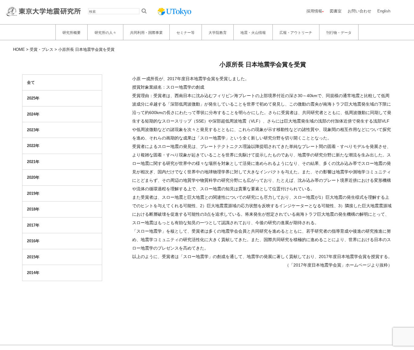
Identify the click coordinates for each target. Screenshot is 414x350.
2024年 (33, 114)
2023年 (33, 130)
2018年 (33, 209)
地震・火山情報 (253, 32)
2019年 (33, 193)
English (383, 11)
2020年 (33, 177)
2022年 (33, 146)
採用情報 (314, 11)
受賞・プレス (41, 49)
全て (31, 82)
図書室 (336, 11)
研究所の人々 (105, 32)
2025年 (33, 98)
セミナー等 (185, 32)
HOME (19, 49)
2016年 (33, 241)
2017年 (33, 225)
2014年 (33, 272)
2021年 (33, 161)
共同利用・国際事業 (146, 32)
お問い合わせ (359, 11)
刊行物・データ (339, 32)
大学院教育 (218, 32)
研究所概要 (71, 32)
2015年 (33, 257)
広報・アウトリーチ (295, 32)
